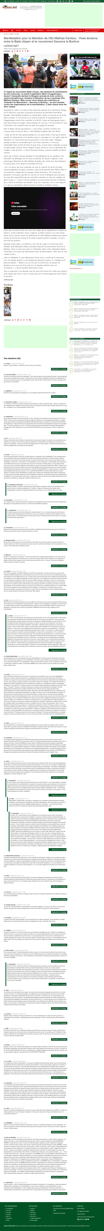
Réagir (82, 103)
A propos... (32, 1208)
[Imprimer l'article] (27, 51)
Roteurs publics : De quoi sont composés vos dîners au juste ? (88, 119)
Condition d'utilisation (35, 1218)
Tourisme (31, 1)
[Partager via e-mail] (12, 51)
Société (17, 34)
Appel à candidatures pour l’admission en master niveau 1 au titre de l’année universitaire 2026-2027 (86, 303)
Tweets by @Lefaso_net (76, 268)
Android (79, 1214)
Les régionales (10, 1)
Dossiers (33, 30)
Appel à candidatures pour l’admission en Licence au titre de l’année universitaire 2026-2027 (86, 316)
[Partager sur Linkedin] (20, 51)
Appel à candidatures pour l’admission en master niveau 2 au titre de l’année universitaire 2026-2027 (86, 310)
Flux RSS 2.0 (33, 1216)
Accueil (5, 34)
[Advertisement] (74, 15)
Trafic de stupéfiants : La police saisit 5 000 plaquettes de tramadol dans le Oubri (89, 194)
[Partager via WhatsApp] (22, 51)
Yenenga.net (43, 1)
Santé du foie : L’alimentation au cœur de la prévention (88, 162)
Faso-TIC (37, 1)
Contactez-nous (78, 30)
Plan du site (33, 1214)
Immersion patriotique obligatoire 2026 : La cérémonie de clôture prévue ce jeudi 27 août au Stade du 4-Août (89, 99)
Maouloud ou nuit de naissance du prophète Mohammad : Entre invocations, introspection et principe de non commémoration (89, 142)
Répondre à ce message (59, 369)
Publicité (32, 1210)
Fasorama (25, 1)
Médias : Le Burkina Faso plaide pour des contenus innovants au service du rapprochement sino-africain (86, 356)
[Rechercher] (12, 31)
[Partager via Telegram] (25, 51)
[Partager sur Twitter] (17, 51)
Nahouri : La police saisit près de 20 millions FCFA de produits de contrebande (89, 184)
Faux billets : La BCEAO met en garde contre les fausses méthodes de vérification (85, 370)
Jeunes (8, 1220)
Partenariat (33, 1212)
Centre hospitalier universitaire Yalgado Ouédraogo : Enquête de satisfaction (85, 329)
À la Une (18, 30)
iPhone (83, 1214)
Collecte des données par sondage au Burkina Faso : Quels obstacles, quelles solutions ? (89, 110)
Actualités (11, 34)
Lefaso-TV (18, 1)
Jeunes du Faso (51, 1)
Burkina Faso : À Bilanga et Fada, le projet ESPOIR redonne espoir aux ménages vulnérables (89, 152)
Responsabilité (33, 1220)
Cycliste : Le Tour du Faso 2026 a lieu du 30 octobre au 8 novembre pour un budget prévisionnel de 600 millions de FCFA (86, 363)
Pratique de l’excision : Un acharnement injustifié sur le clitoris (89, 172)
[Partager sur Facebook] (14, 51)
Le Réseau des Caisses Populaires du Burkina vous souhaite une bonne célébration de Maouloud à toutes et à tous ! (89, 216)
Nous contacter (81, 1208)
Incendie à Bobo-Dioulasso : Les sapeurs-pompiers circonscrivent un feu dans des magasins (89, 205)
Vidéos (25, 30)
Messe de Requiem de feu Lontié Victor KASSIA (85, 323)
